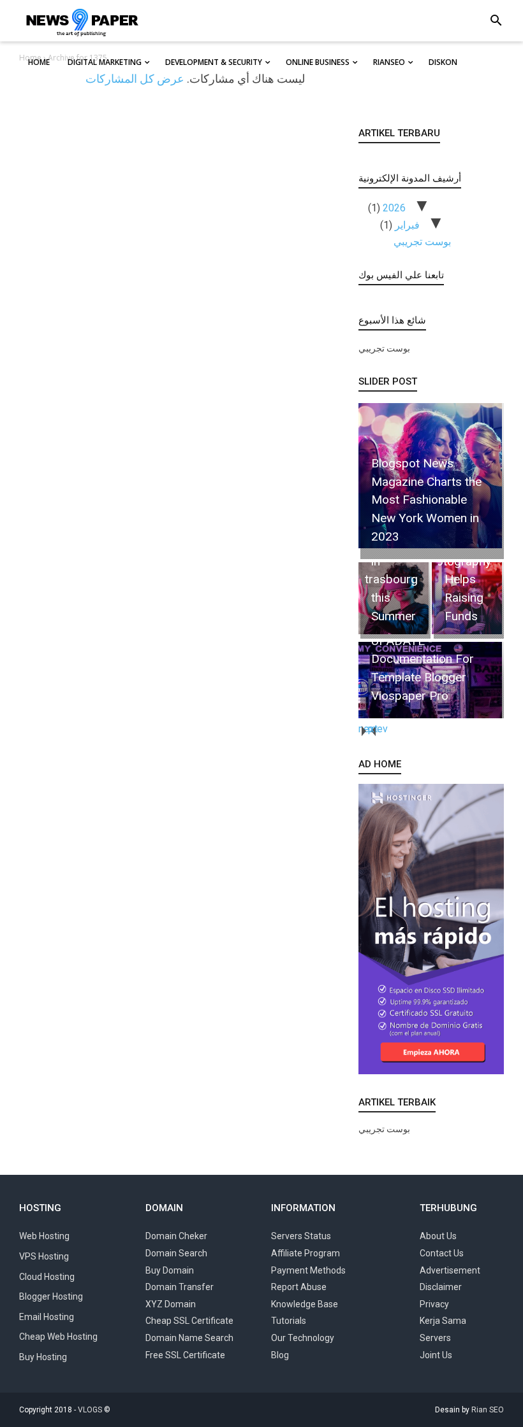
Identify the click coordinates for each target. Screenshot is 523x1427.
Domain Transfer (179, 1287)
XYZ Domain (170, 1304)
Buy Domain (169, 1270)
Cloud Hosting (47, 1277)
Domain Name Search (189, 1338)
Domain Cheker (176, 1236)
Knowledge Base (304, 1304)
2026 (394, 208)
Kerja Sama (443, 1321)
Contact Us (442, 1253)
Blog (280, 1355)
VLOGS (90, 1409)
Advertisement (450, 1270)
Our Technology (302, 1338)
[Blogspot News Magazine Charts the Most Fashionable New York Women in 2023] (429, 548)
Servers (435, 1338)
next (363, 729)
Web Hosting (44, 1236)
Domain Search (176, 1253)
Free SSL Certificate (185, 1355)
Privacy (434, 1304)
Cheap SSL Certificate (189, 1321)
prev (373, 729)
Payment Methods (308, 1270)
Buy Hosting (43, 1357)
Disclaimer (441, 1287)
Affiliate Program (305, 1253)
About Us (438, 1236)
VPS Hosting (44, 1256)
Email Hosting (46, 1317)
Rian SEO (487, 1409)
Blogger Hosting (51, 1296)
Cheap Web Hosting (58, 1336)
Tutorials (288, 1321)
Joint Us (436, 1355)
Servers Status (301, 1236)
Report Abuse (299, 1287)
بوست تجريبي (422, 242)
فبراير (407, 225)
